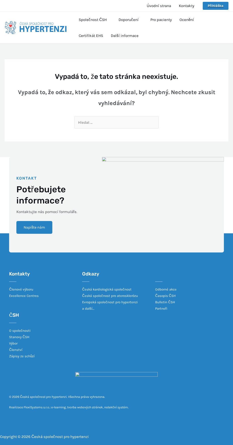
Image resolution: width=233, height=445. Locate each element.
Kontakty (186, 5)
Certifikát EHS (91, 35)
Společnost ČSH (93, 19)
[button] (34, 227)
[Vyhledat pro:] (116, 122)
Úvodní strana (159, 5)
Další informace (125, 35)
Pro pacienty (161, 19)
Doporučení (129, 19)
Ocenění (187, 19)
